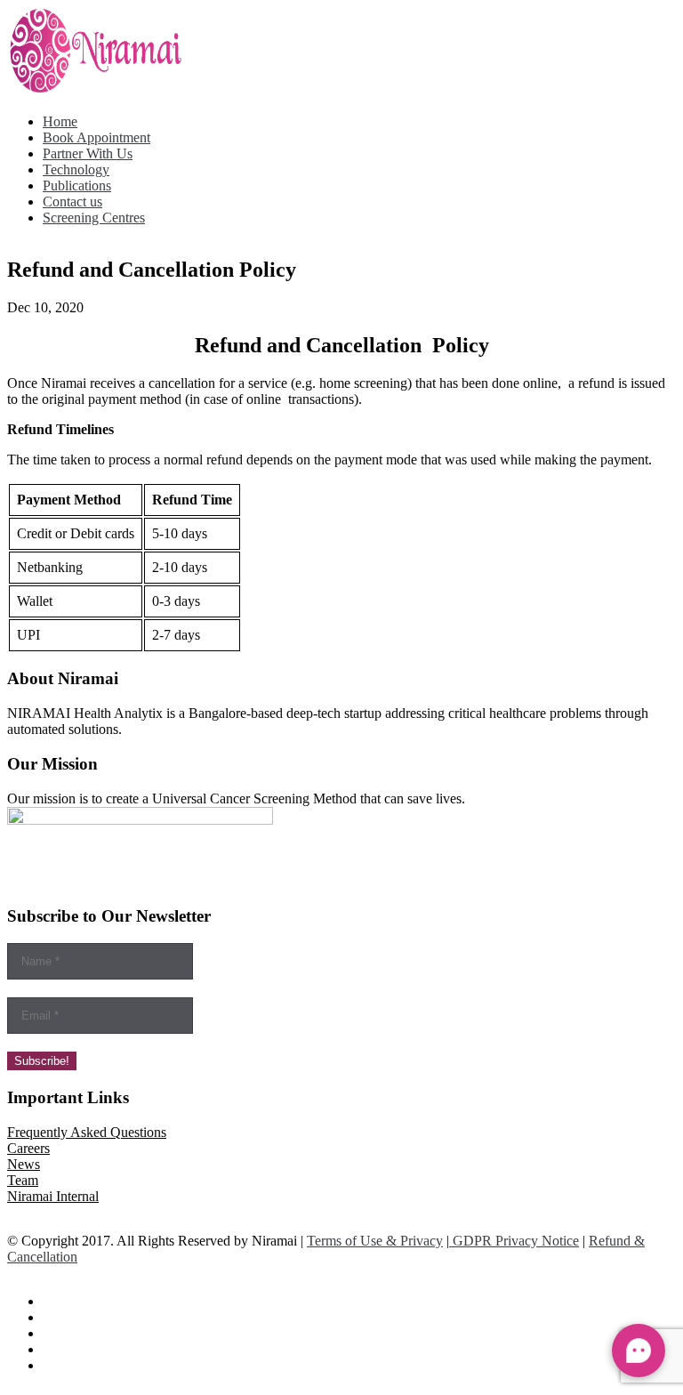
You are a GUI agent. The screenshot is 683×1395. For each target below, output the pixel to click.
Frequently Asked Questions (86, 1132)
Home (60, 121)
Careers (28, 1148)
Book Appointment (96, 137)
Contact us (72, 201)
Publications (77, 185)
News (23, 1164)
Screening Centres (94, 217)
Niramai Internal (53, 1196)
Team (22, 1180)
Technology (76, 169)
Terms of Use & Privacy (375, 1240)
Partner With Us (88, 153)
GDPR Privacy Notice (514, 1240)
